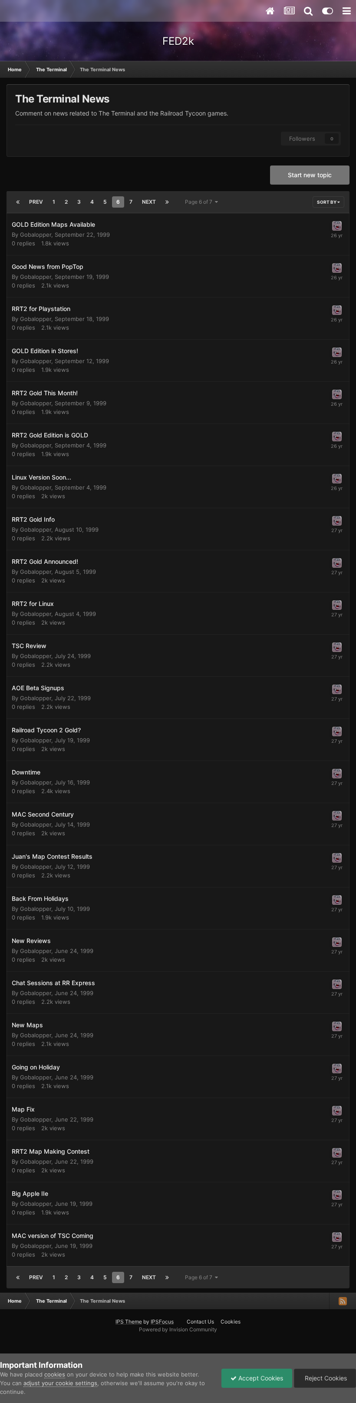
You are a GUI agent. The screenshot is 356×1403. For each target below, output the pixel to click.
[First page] (18, 202)
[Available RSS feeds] (342, 1301)
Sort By (327, 202)
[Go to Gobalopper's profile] (337, 226)
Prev (36, 202)
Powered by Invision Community (178, 1329)
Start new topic (310, 175)
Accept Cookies (260, 1378)
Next (149, 202)
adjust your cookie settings (60, 1383)
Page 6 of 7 (200, 202)
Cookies (231, 1321)
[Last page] (167, 202)
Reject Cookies (325, 1378)
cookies (54, 1374)
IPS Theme (128, 1321)
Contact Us (200, 1321)
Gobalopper (35, 234)
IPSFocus (162, 1321)
